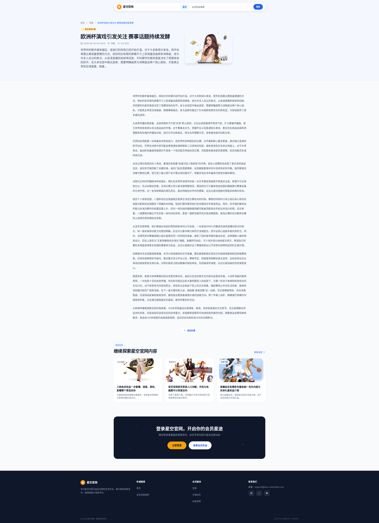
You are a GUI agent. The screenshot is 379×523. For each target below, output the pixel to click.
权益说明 (196, 501)
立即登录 (177, 445)
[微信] (251, 493)
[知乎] (267, 493)
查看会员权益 (200, 445)
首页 (185, 7)
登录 (258, 6)
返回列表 (191, 330)
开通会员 (196, 494)
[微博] (259, 493)
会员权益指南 (198, 7)
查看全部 (258, 352)
